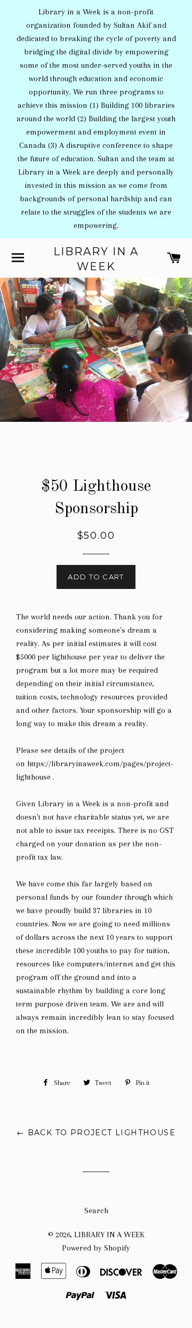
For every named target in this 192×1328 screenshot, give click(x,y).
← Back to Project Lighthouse (96, 1132)
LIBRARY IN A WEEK (96, 259)
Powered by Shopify (96, 1248)
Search (96, 1210)
